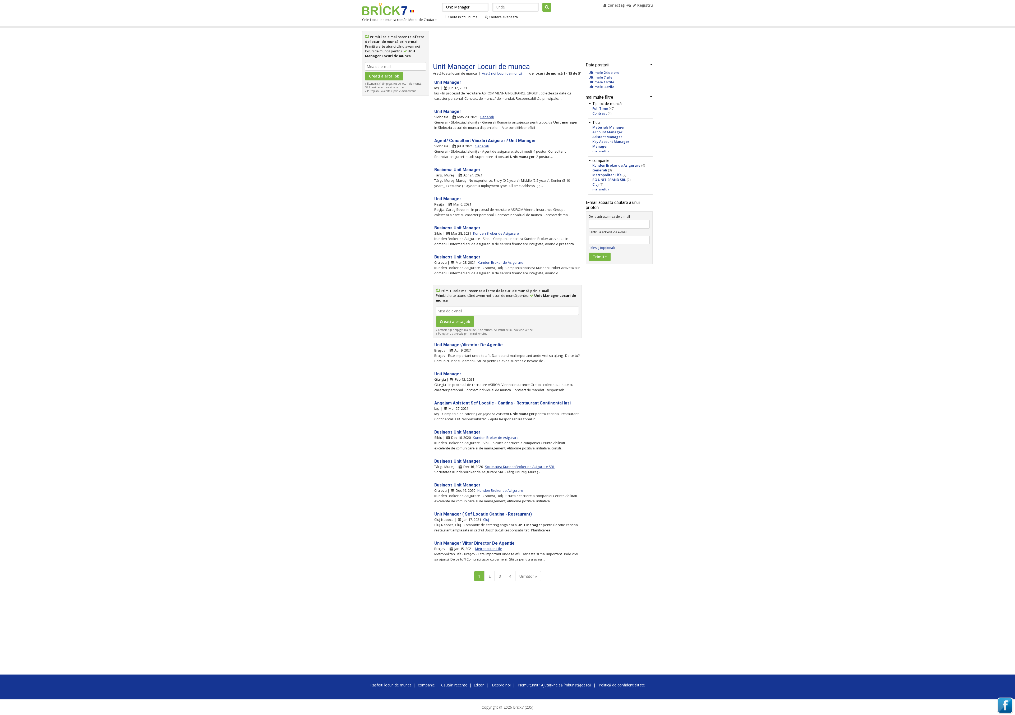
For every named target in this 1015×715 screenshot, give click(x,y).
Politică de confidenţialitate (622, 684)
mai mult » (600, 151)
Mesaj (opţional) (602, 247)
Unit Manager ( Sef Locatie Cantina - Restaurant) (483, 514)
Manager (600, 146)
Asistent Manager (607, 136)
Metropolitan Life (607, 174)
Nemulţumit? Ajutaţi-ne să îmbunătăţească (554, 684)
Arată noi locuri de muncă (502, 73)
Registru (644, 5)
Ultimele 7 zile (600, 77)
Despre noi (501, 684)
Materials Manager (608, 127)
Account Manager (607, 132)
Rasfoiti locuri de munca (391, 684)
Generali (599, 170)
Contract (599, 113)
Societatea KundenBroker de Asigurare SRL (520, 466)
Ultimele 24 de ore (603, 72)
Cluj (595, 184)
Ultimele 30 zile (601, 86)
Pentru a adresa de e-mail (608, 232)
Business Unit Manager (457, 169)
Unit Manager (447, 82)
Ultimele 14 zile (601, 82)
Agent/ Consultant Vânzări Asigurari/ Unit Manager (485, 140)
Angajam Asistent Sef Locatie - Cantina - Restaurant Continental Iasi (502, 403)
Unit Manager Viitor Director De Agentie (474, 543)
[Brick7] (412, 10)
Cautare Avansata (503, 17)
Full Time (600, 108)
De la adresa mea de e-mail (609, 216)
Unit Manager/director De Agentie (468, 344)
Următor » (528, 576)
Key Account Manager (610, 141)
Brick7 (384, 9)
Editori (479, 684)
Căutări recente (454, 684)
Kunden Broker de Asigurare (616, 165)
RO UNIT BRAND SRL (609, 179)
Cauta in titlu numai (463, 17)
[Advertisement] (396, 177)
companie (426, 684)
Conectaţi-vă (618, 5)
